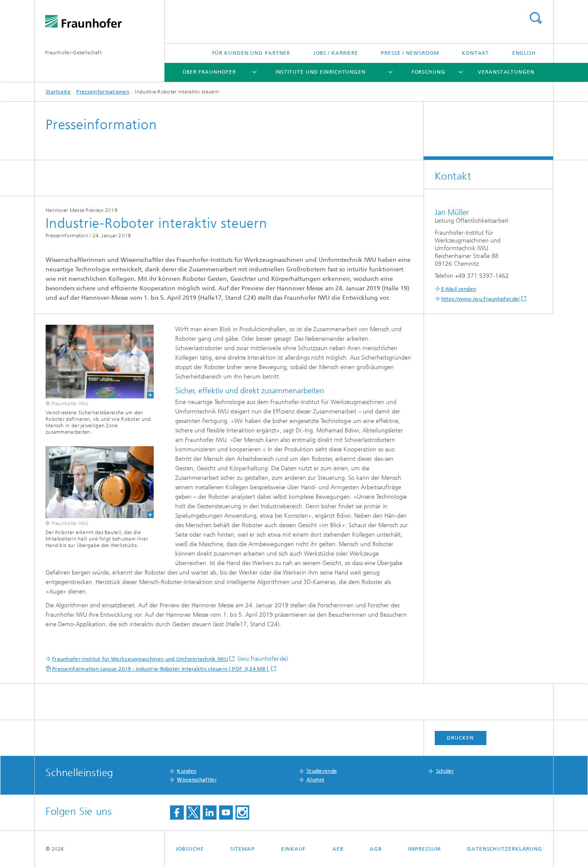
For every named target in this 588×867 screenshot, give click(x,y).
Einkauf (293, 849)
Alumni (315, 780)
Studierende (321, 771)
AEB (338, 849)
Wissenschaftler (197, 780)
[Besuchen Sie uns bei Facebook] (177, 812)
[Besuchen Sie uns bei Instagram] (242, 812)
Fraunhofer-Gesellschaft (73, 53)
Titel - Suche (535, 18)
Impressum (424, 849)
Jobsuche (190, 849)
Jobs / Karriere (336, 53)
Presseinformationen (102, 92)
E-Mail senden (459, 289)
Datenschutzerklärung (504, 849)
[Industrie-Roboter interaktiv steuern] (94, 361)
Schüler (445, 771)
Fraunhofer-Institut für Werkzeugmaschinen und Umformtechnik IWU (140, 659)
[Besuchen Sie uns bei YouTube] (226, 812)
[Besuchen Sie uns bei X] (193, 812)
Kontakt (475, 53)
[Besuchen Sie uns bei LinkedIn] (210, 812)
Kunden (186, 771)
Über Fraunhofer (209, 72)
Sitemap (242, 849)
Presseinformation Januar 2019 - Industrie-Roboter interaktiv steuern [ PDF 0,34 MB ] (161, 669)
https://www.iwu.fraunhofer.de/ (480, 299)
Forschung (429, 72)
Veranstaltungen (506, 72)
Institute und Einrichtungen (320, 72)
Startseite (58, 92)
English (524, 53)
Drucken (460, 738)
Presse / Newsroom (410, 53)
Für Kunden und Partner (251, 53)
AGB (376, 849)
